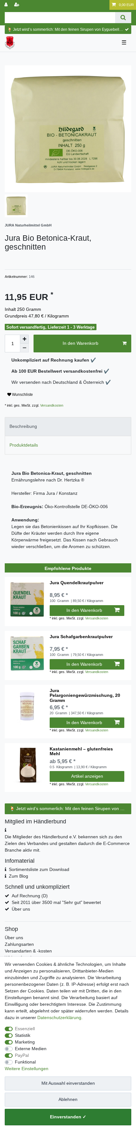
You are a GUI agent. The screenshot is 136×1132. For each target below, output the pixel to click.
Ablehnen (68, 1099)
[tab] (68, 426)
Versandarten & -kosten (28, 950)
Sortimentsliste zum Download (39, 869)
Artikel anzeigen (87, 776)
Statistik (22, 1035)
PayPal (22, 1055)
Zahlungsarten (19, 944)
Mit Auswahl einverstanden (68, 1083)
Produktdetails (23, 445)
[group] (27, 599)
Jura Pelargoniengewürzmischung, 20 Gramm (85, 695)
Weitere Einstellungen (26, 1068)
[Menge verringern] (24, 348)
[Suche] (123, 17)
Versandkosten (51, 405)
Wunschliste (22, 394)
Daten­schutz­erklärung (59, 1017)
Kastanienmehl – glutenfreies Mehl (81, 751)
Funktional (25, 1061)
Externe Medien (30, 1048)
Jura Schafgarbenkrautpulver (81, 636)
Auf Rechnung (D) (30, 895)
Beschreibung (23, 426)
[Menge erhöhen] (24, 339)
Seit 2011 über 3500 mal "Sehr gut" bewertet (56, 902)
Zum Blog (18, 876)
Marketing (25, 1041)
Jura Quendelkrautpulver (76, 582)
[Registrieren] (17, 5)
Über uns (21, 909)
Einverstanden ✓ (68, 1116)
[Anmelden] (6, 5)
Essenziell (25, 1028)
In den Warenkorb (80, 343)
